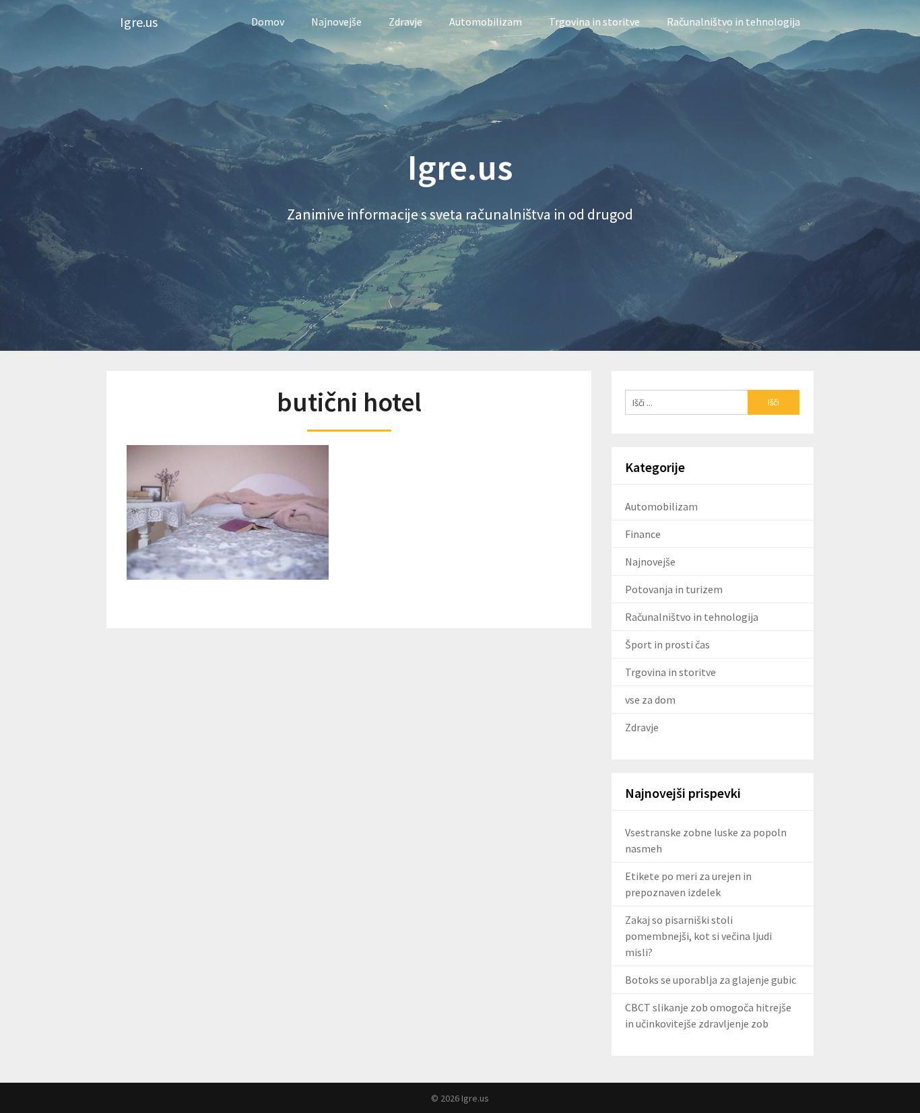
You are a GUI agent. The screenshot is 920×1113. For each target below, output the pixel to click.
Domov (267, 21)
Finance (643, 534)
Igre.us (139, 21)
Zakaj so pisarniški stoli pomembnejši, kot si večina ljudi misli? (698, 936)
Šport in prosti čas (667, 644)
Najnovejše (336, 21)
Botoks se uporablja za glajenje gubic (710, 979)
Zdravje (405, 21)
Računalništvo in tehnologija (733, 21)
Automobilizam (485, 21)
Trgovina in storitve (594, 21)
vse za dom (650, 699)
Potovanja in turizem (674, 589)
